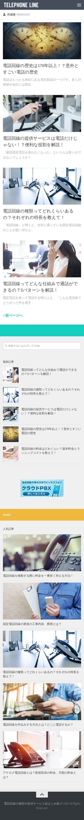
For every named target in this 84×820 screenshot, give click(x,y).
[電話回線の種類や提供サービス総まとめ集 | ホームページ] (27, 5)
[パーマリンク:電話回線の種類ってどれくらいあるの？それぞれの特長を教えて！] (11, 395)
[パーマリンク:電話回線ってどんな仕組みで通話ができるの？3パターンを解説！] (11, 375)
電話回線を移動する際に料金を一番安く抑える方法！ (38, 575)
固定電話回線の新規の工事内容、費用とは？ (32, 624)
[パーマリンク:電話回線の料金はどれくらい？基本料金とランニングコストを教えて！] (11, 454)
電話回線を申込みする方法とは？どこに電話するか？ (38, 724)
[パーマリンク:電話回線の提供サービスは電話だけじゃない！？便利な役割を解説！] (11, 414)
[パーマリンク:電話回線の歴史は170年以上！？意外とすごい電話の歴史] (11, 434)
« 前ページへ (13, 315)
